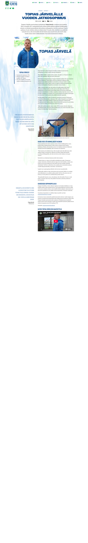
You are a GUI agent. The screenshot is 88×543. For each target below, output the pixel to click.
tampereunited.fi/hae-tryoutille (44, 194)
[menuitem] (34, 2)
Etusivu (40, 10)
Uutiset (46, 10)
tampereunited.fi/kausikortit (49, 205)
